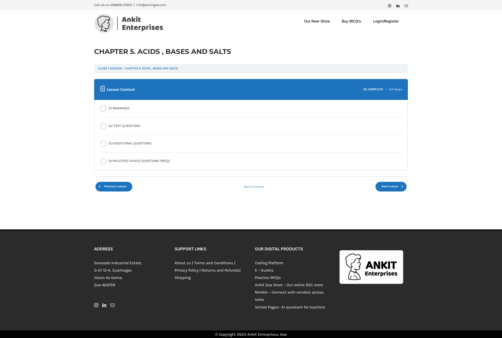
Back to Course (254, 186)
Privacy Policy (186, 270)
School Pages (266, 307)
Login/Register (386, 21)
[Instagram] (96, 305)
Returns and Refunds (220, 270)
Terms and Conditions (213, 263)
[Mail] (112, 305)
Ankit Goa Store (269, 285)
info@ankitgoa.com (151, 5)
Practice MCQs (268, 277)
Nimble (261, 292)
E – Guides (264, 270)
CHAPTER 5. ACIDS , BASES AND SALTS (151, 68)
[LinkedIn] (104, 305)
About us (183, 263)
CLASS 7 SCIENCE (110, 68)
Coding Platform (269, 263)
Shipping (183, 277)
